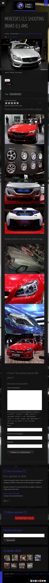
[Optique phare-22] (24, 319)
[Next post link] (43, 36)
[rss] (43, 581)
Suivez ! (10, 493)
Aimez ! (6, 493)
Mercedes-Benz (15, 94)
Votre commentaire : (13, 388)
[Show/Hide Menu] (3, 3)
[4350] (29, 565)
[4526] (23, 557)
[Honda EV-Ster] (24, 189)
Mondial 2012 (36, 34)
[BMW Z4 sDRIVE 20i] (24, 129)
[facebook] (33, 581)
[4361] (37, 557)
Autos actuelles (27, 34)
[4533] (7, 557)
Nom (9, 425)
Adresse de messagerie (15, 434)
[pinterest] (40, 581)
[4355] (13, 565)
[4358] (7, 565)
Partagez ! (16, 493)
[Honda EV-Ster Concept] (24, 219)
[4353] (21, 565)
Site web (10, 442)
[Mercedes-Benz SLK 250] (24, 348)
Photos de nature (34, 574)
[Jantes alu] (24, 159)
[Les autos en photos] (24, 5)
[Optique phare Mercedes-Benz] (24, 289)
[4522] (29, 557)
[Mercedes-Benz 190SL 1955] (24, 259)
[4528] (15, 557)
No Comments (13, 37)
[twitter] (45, 581)
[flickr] (36, 581)
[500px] (31, 581)
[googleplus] (38, 581)
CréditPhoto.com (20, 574)
